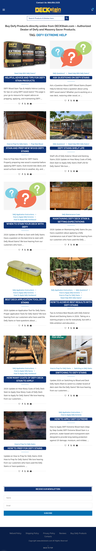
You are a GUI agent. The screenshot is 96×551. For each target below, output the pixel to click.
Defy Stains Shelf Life (71, 148)
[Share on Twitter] (25, 103)
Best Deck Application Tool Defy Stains (25, 301)
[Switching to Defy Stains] (71, 350)
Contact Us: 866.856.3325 (48, 2)
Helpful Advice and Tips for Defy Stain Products (25, 79)
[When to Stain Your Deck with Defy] (25, 196)
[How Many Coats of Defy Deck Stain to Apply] (25, 350)
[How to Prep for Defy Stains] (25, 425)
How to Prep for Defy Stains (25, 448)
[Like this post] (19, 103)
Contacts (48, 536)
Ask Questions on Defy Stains (71, 77)
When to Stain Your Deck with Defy (25, 225)
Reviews (62, 533)
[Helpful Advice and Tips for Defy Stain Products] (25, 55)
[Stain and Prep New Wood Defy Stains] (25, 125)
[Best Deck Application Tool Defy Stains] (25, 271)
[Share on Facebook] (22, 103)
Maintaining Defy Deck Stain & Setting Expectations (71, 220)
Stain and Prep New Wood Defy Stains (25, 149)
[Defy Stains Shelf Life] (71, 125)
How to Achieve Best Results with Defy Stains (71, 303)
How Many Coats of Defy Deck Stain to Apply (25, 379)
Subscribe (48, 513)
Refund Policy (15, 533)
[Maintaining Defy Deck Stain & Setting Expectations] (71, 196)
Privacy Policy (49, 533)
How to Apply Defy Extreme (71, 419)
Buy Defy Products (78, 533)
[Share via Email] (31, 103)
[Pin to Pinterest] (28, 103)
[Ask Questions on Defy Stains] (71, 55)
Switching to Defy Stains (71, 372)
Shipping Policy (32, 533)
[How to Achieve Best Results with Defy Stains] (71, 271)
